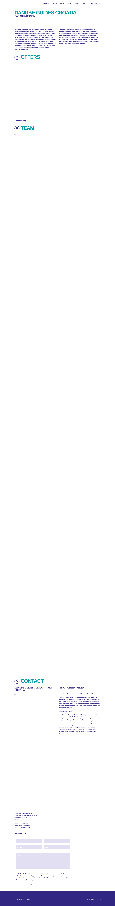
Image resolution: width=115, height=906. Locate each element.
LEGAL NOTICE (18, 899)
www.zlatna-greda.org (24, 827)
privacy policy (29, 880)
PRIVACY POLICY (29, 899)
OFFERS (19, 120)
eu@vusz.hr (35, 878)
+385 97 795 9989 (23, 823)
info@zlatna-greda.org (25, 825)
